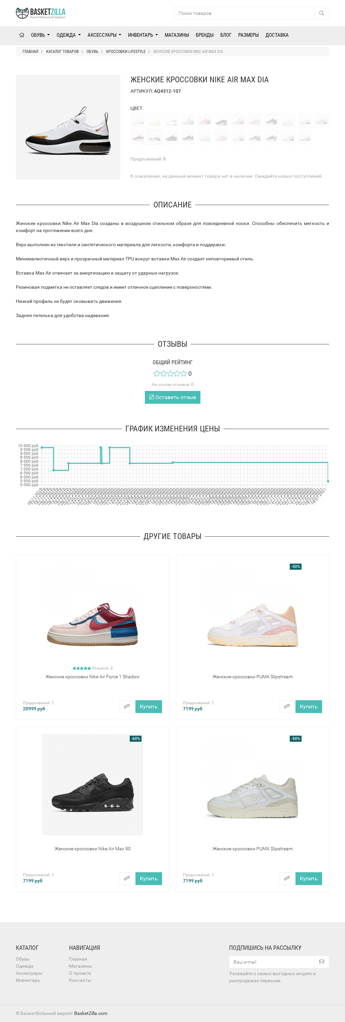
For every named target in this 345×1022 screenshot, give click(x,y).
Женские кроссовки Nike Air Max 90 (93, 848)
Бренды (205, 35)
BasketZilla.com (90, 1013)
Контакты (80, 980)
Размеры (248, 35)
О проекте (80, 973)
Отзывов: (102, 668)
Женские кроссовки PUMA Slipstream (253, 676)
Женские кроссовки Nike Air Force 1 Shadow (92, 676)
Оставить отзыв (175, 397)
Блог (225, 35)
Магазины (177, 35)
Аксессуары (103, 35)
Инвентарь (141, 35)
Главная (78, 959)
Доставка (277, 35)
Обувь (38, 35)
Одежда (67, 35)
